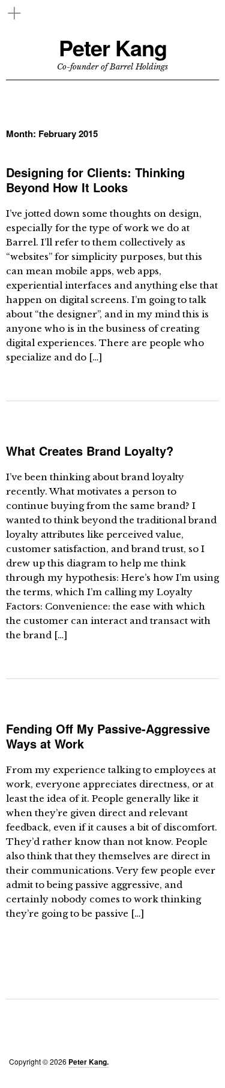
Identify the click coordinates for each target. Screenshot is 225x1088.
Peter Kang (113, 47)
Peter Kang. (88, 1061)
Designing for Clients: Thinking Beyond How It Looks (95, 179)
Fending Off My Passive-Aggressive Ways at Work (108, 736)
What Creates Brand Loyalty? (89, 450)
